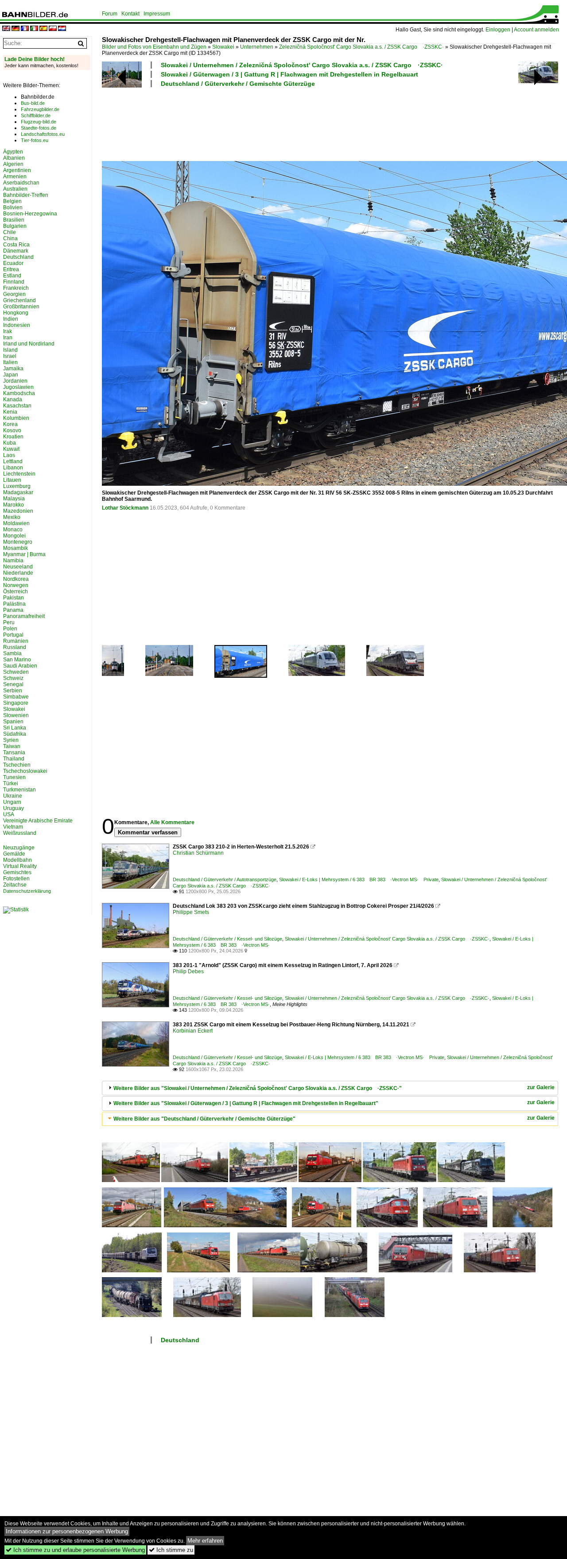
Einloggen (497, 30)
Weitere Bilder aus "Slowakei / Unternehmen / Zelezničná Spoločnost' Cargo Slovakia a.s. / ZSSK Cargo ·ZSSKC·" (257, 1088)
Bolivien (13, 207)
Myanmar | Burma (24, 554)
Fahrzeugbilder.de (40, 109)
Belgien (12, 201)
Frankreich (16, 288)
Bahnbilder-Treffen (25, 195)
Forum (109, 14)
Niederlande (18, 573)
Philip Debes (188, 971)
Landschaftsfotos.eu (43, 134)
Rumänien (15, 641)
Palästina (14, 604)
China (10, 238)
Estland (12, 276)
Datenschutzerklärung (27, 891)
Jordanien (15, 381)
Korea (10, 424)
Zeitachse (15, 885)
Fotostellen (16, 878)
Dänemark (15, 251)
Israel (9, 356)
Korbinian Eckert (193, 1031)
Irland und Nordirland (28, 344)
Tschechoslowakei (25, 771)
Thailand (13, 759)
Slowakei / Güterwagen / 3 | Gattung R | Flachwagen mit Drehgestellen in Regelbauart (289, 74)
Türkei (10, 783)
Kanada (12, 399)
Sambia (12, 653)
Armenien (15, 176)
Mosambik (15, 548)
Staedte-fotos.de (38, 128)
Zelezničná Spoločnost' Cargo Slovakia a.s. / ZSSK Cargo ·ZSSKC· (361, 47)
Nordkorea (16, 579)
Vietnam (13, 827)
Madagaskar (18, 492)
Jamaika (13, 368)
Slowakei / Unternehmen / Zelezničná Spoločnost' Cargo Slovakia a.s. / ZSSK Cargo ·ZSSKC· (302, 65)
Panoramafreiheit (24, 616)
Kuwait (11, 449)
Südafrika (14, 734)
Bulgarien (15, 226)
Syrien (11, 740)
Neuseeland (18, 567)
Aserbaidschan (21, 183)
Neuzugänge (19, 848)
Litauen (12, 480)
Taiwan (11, 746)
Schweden (16, 672)
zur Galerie (541, 1087)
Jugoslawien (18, 387)
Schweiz (13, 678)
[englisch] (6, 29)
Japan (10, 375)
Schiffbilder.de (35, 115)
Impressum (157, 14)
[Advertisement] (328, 123)
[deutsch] (15, 29)
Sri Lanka (14, 728)
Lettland (13, 461)
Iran (7, 337)
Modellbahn (17, 860)
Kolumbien (16, 418)
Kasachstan (17, 406)
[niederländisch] (62, 29)
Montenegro (17, 542)
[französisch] (25, 29)
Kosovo (12, 430)
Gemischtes (17, 872)
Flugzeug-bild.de (38, 121)
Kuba (9, 443)
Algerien (13, 164)
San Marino (17, 660)
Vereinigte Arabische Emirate (38, 821)
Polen (10, 629)
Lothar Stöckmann (125, 508)
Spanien (13, 721)
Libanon (13, 468)
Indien (10, 319)
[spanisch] (43, 29)
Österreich (15, 591)
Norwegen (15, 585)
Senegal (13, 684)
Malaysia (14, 498)
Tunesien (14, 777)
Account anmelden (536, 30)
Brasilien (13, 220)
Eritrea (11, 269)
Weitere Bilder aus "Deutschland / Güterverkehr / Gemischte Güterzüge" (204, 1119)
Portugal (13, 635)
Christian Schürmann (198, 853)
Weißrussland (19, 833)
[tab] (330, 1088)
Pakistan (13, 598)
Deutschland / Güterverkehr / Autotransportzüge (224, 879)
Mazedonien (18, 511)
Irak (7, 331)
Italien (10, 362)
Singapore (15, 703)
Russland (14, 647)
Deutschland (180, 1340)
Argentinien (17, 170)
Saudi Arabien (20, 666)
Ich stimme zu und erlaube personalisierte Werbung (75, 1550)
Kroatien (13, 437)
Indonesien (16, 325)
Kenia (10, 412)
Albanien (14, 158)
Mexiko (11, 517)
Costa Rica (16, 245)
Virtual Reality (20, 866)
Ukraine (12, 796)
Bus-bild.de (33, 103)
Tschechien (17, 765)
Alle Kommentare (172, 822)
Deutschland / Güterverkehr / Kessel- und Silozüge (227, 938)
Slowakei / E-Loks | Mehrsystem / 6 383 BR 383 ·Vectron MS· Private (359, 879)
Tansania (14, 752)
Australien (15, 189)
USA (8, 814)
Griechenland (19, 300)
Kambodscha (19, 393)
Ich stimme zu (171, 1550)
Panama (13, 610)
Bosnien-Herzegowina (30, 214)
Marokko (13, 505)
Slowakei (223, 47)
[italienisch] (34, 29)
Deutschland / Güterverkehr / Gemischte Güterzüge (238, 83)
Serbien (12, 690)
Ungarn (12, 802)
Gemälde (14, 854)
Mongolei (14, 536)
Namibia (13, 560)
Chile (9, 232)
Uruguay (13, 808)
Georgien (14, 294)
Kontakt (130, 14)
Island (10, 350)
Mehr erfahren (205, 1540)
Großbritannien (21, 306)
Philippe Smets (191, 912)
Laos (9, 455)
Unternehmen (256, 47)
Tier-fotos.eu (34, 140)
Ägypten (13, 152)
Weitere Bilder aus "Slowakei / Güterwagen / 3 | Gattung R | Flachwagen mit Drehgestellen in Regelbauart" (245, 1103)
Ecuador (13, 263)
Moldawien (16, 523)
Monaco (13, 529)
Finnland (13, 282)
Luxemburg (17, 486)
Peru (9, 622)
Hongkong (15, 313)
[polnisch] (53, 29)
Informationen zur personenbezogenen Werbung (67, 1531)
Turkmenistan (19, 790)
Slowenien (16, 715)
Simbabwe (16, 697)
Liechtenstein (19, 474)
